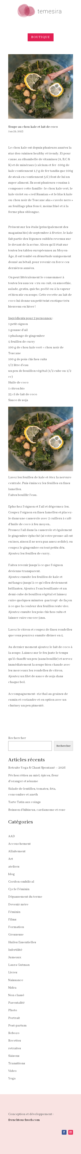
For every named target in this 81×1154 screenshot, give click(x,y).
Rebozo (13, 1033)
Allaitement (16, 851)
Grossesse (16, 935)
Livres (12, 972)
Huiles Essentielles (22, 942)
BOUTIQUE (40, 37)
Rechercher (17, 738)
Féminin (14, 912)
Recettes (14, 1041)
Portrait (14, 1018)
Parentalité (16, 1003)
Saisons (13, 1056)
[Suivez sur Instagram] (70, 1132)
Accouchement (19, 844)
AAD (11, 836)
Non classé (16, 995)
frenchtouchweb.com (24, 1120)
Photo (12, 1010)
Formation (16, 927)
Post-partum (17, 1026)
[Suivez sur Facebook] (64, 1132)
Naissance (15, 980)
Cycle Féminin (18, 889)
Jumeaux (14, 957)
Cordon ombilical (21, 882)
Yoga (12, 1078)
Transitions (16, 1063)
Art (10, 859)
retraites (14, 1048)
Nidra (12, 988)
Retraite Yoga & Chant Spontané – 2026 (36, 768)
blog (11, 874)
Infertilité (15, 950)
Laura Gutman (19, 965)
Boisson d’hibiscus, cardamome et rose (36, 810)
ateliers (13, 867)
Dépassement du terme (25, 897)
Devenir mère (18, 904)
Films (12, 920)
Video (12, 1071)
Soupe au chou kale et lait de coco (33, 127)
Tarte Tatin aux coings (24, 802)
